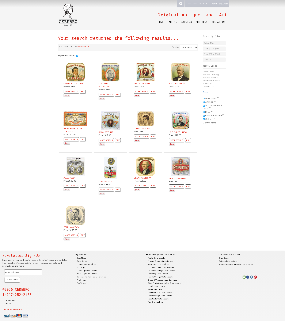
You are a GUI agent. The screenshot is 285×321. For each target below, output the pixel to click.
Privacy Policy (9, 300)
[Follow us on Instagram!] (251, 277)
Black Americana (213, 115)
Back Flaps (81, 258)
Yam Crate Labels (155, 302)
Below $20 (208, 43)
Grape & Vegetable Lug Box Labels (163, 280)
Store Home (208, 71)
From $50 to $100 (212, 54)
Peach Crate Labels (156, 286)
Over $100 (208, 59)
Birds (208, 112)
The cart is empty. (197, 3)
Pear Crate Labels (156, 289)
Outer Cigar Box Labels (87, 270)
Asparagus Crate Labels (158, 264)
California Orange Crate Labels (161, 270)
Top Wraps (81, 283)
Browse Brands (210, 77)
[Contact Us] (244, 277)
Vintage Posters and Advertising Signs (236, 264)
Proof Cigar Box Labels (87, 274)
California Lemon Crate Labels (161, 267)
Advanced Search (211, 80)
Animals (209, 101)
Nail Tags (81, 267)
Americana (211, 98)
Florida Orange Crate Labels (160, 277)
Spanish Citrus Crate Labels (160, 292)
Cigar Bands (82, 261)
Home (161, 22)
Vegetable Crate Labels (158, 299)
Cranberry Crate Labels (158, 274)
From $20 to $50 (211, 48)
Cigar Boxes (224, 258)
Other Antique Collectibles (228, 254)
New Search (83, 46)
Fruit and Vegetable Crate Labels (160, 254)
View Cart (208, 83)
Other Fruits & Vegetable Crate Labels (164, 283)
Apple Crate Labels (156, 258)
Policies (7, 303)
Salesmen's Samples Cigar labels (91, 277)
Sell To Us (201, 22)
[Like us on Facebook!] (247, 277)
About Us (186, 22)
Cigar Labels (80, 254)
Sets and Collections (228, 261)
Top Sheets (82, 280)
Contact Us (218, 22)
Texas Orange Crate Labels (160, 296)
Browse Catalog (211, 74)
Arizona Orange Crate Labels (160, 261)
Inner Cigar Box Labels (86, 264)
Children (209, 119)
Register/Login (220, 3)
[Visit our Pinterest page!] (255, 277)
